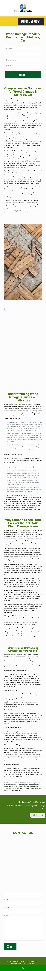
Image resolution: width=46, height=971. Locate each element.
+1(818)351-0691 (38, 815)
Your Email (7, 900)
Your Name (7, 892)
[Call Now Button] (23, 968)
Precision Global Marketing (27, 963)
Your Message (8, 915)
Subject (6, 907)
